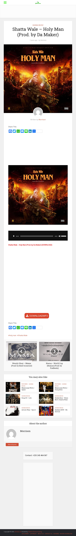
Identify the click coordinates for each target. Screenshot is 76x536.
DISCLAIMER (25, 534)
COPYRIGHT (33, 534)
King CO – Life (27, 398)
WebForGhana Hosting (35, 532)
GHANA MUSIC (38, 25)
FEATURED (25, 384)
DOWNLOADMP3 (38, 315)
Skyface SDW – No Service (61, 411)
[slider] (64, 236)
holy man (13, 335)
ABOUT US (41, 534)
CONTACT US (48, 534)
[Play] (14, 236)
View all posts (12, 444)
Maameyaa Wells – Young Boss (61, 389)
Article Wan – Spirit (29, 410)
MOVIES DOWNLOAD (66, 534)
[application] (38, 236)
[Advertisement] (40, 11)
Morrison (43, 40)
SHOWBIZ (56, 534)
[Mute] (60, 236)
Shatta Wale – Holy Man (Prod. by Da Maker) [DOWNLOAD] (30, 245)
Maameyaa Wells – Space (28, 389)
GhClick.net (18, 532)
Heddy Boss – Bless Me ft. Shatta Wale (61, 399)
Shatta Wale (22, 335)
